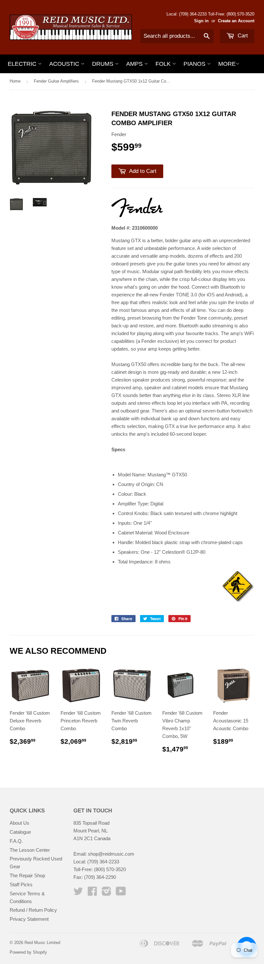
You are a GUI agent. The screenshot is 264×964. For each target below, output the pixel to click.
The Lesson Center (30, 850)
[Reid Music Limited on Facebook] (92, 893)
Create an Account (236, 20)
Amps (135, 64)
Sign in (201, 20)
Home (15, 81)
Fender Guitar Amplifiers (56, 81)
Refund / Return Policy (33, 910)
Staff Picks (21, 884)
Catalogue (20, 832)
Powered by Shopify (28, 952)
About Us (19, 823)
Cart (242, 36)
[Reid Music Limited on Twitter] (78, 893)
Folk (164, 64)
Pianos (195, 64)
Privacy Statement (29, 919)
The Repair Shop (27, 875)
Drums (103, 64)
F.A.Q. (16, 841)
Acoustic (65, 64)
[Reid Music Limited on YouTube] (121, 893)
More (227, 64)
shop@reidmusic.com (111, 854)
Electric (23, 64)
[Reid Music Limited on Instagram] (106, 893)
